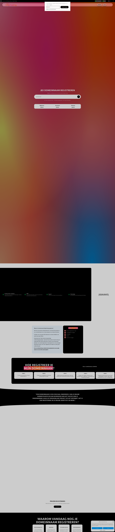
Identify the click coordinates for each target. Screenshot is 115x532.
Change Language (64, 7)
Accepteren (97, 528)
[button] (113, 521)
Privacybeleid (104, 530)
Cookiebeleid (101, 530)
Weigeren (108, 528)
